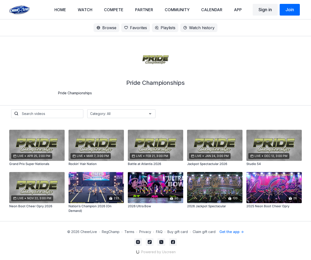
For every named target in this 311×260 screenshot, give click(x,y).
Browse (109, 27)
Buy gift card (177, 232)
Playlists (168, 27)
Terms (129, 232)
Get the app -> (231, 232)
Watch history (202, 27)
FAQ (159, 232)
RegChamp (111, 232)
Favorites (138, 27)
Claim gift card (204, 232)
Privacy (145, 232)
